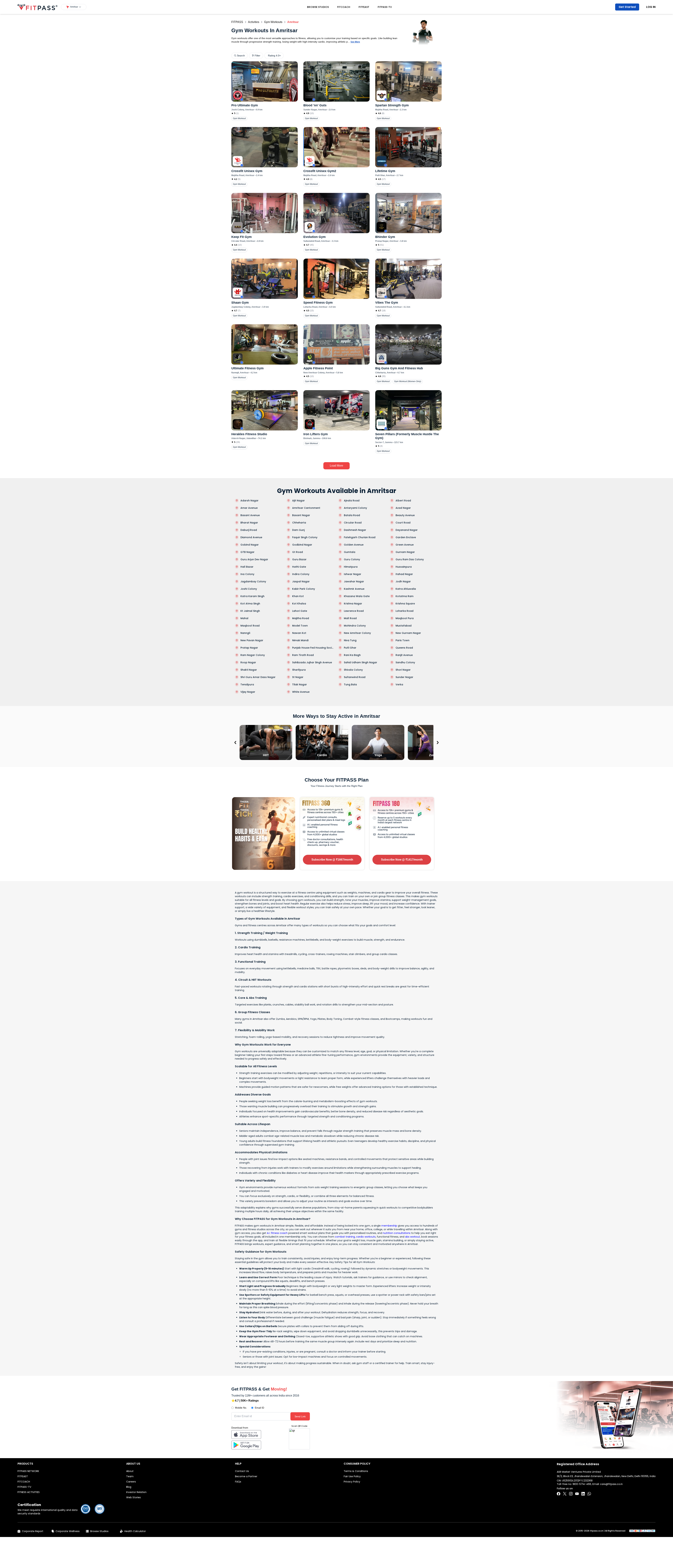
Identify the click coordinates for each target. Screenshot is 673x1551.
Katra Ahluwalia (406, 589)
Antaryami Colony (355, 508)
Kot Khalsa (299, 603)
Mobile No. (241, 1407)
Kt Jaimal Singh (250, 611)
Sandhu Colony (405, 662)
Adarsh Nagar (249, 500)
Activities (253, 21)
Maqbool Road (250, 625)
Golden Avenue (353, 544)
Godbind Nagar (302, 544)
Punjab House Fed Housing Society (313, 647)
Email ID (259, 1407)
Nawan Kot (299, 633)
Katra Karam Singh (252, 596)
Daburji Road (248, 530)
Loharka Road (404, 611)
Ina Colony (247, 574)
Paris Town (402, 640)
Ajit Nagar (298, 500)
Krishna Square (405, 603)
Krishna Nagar (353, 603)
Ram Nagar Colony (252, 655)
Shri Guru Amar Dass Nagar (258, 677)
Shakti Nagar (248, 670)
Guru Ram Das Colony (410, 559)
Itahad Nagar (404, 574)
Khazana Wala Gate (357, 596)
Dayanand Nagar (407, 530)
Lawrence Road (354, 611)
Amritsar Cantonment (306, 508)
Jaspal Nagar (301, 581)
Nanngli (245, 633)
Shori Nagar (403, 670)
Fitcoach (343, 7)
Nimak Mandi (300, 640)
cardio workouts (366, 1236)
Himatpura (351, 567)
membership (389, 1225)
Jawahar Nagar (354, 581)
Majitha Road (300, 618)
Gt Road (297, 552)
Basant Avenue (250, 515)
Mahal (244, 618)
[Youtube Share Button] (577, 1493)
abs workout (412, 1236)
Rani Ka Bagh (352, 655)
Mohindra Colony (355, 625)
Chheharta (299, 522)
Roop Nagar (248, 662)
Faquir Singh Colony (304, 537)
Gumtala (349, 552)
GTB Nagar (247, 552)
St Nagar (297, 677)
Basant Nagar (301, 515)
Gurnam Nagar (405, 552)
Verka (399, 684)
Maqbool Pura (405, 618)
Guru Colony (352, 559)
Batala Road (352, 515)
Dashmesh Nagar (355, 530)
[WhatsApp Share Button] (589, 1493)
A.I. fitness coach (277, 1233)
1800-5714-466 (582, 1484)
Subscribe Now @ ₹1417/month (402, 859)
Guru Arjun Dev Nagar (254, 559)
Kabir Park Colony (303, 589)
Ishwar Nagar (352, 574)
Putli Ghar (350, 647)
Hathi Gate (299, 567)
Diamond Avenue (251, 537)
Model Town (300, 625)
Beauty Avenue (405, 515)
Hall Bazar (246, 567)
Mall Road (350, 618)
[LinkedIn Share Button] (583, 1493)
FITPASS (237, 21)
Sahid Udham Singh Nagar (360, 662)
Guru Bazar (299, 559)
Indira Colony (300, 574)
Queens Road (404, 647)
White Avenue (301, 692)
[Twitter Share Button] (564, 1493)
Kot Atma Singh (250, 603)
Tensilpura (247, 684)
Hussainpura (404, 567)
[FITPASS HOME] (37, 7)
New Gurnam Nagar (408, 633)
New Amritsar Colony (357, 633)
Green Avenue (405, 544)
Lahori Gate (299, 611)
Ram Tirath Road (303, 655)
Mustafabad (404, 625)
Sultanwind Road (354, 677)
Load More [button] (336, 465)
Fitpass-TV (385, 7)
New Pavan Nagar (251, 640)
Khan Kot (298, 596)
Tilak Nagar (299, 684)
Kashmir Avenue (354, 589)
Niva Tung (350, 640)
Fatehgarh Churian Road (359, 537)
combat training (345, 1236)
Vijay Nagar (247, 692)
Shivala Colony (353, 670)
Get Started (627, 7)
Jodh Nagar (403, 581)
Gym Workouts (273, 21)
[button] (73, 7)
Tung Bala (350, 684)
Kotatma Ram (404, 596)
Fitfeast (364, 7)
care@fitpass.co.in (611, 1484)
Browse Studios (318, 7)
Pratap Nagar (249, 647)
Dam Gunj (298, 530)
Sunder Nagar (404, 677)
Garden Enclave (406, 537)
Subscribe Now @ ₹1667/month (332, 859)
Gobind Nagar (249, 544)
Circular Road (353, 522)
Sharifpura (299, 670)
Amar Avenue (249, 508)
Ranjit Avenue (404, 655)
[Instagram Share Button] (571, 1493)
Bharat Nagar (249, 522)
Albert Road (403, 500)
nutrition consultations (396, 1233)
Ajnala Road (351, 500)
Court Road (403, 522)
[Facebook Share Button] (558, 1493)
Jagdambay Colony (253, 581)
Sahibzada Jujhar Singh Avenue (312, 662)
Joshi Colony (248, 589)
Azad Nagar (403, 508)
